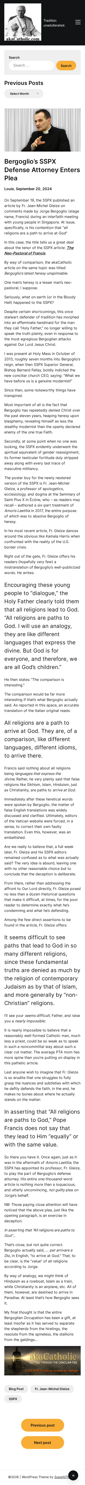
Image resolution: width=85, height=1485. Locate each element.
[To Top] (73, 1475)
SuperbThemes (65, 1477)
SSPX (13, 1399)
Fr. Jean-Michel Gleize (52, 1389)
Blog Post (16, 1389)
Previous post (43, 1425)
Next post (42, 1442)
